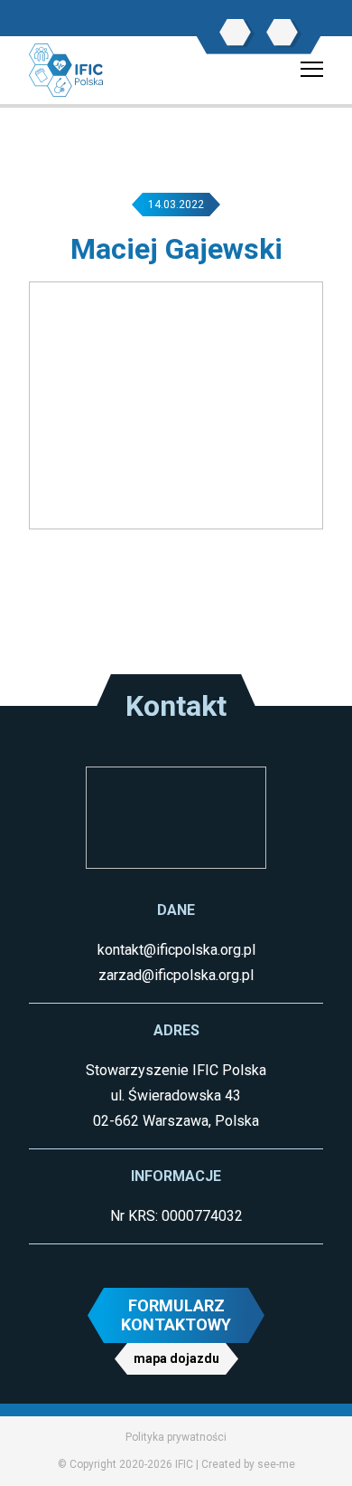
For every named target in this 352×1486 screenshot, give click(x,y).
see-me (276, 1464)
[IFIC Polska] (66, 69)
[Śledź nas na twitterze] (282, 32)
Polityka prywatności (176, 1437)
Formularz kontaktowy (176, 1315)
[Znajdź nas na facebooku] (235, 32)
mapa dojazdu (176, 1358)
